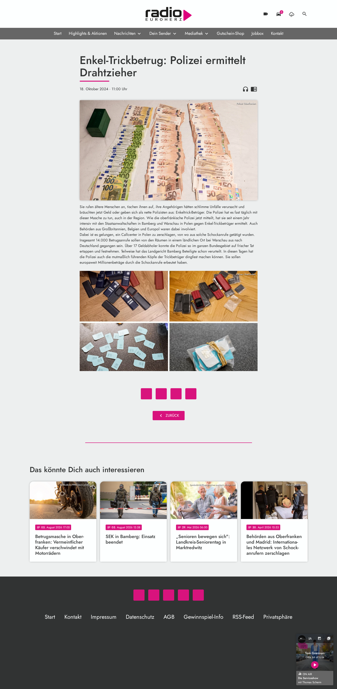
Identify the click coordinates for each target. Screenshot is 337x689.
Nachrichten (124, 33)
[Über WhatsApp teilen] (176, 393)
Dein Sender (160, 33)
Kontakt (277, 33)
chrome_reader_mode (254, 89)
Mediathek (194, 33)
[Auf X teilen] (161, 393)
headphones (245, 89)
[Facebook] (43, 14)
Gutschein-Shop (230, 33)
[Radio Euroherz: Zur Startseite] (168, 14)
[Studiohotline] (71, 14)
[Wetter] (291, 14)
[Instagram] (52, 14)
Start (57, 33)
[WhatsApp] (34, 14)
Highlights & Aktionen (88, 33)
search (304, 14)
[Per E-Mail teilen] (190, 393)
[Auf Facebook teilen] (146, 393)
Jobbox (258, 33)
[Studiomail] (62, 14)
